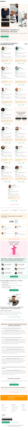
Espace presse (24, 410)
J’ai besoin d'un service (6, 422)
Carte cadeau (4, 410)
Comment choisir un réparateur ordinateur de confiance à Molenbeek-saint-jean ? (13, 356)
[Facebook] (2, 415)
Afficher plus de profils (13, 204)
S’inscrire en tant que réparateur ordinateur (14, 316)
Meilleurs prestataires (5, 407)
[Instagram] (4, 415)
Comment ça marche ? (14, 406)
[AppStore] (24, 118)
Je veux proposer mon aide (14, 422)
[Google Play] (18, 118)
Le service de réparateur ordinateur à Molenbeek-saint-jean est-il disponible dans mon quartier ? (13, 368)
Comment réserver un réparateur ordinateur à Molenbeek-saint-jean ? (12, 337)
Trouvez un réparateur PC (4, 36)
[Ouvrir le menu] (27, 1)
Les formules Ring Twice (14, 407)
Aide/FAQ (12, 411)
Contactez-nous (13, 410)
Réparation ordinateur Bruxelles (4, 389)
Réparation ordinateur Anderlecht (14, 389)
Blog (2, 406)
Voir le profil (6, 63)
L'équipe (23, 407)
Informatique (5, 207)
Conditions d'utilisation (20, 425)
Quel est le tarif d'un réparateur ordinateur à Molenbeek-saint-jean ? (11, 328)
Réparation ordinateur (10, 207)
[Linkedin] (3, 415)
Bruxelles (15, 207)
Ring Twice (1, 207)
